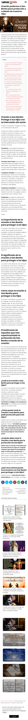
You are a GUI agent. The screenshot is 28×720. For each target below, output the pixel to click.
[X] (10, 482)
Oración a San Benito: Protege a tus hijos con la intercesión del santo (13, 64)
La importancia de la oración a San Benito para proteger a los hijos (13, 70)
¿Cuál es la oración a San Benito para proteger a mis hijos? (13, 91)
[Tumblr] (22, 482)
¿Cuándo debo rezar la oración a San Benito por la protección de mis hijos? (13, 102)
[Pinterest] (14, 482)
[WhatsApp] (18, 482)
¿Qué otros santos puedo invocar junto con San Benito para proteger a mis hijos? (14, 108)
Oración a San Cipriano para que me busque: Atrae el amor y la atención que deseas (7, 491)
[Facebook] (3, 482)
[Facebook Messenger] (7, 482)
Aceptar (14, 716)
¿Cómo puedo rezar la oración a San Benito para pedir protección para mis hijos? (14, 96)
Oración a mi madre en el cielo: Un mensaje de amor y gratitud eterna (20, 491)
